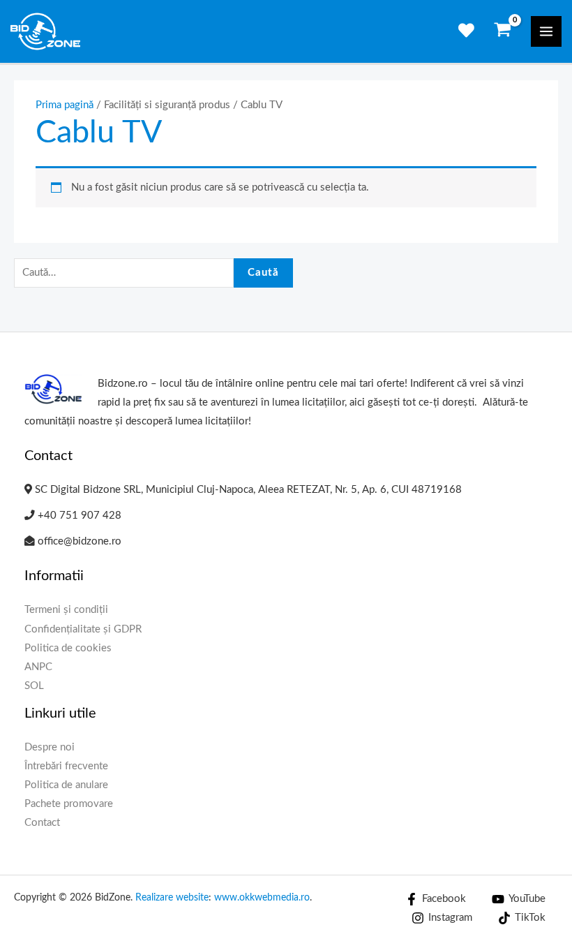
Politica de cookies (68, 648)
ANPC (38, 667)
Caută (263, 272)
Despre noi (49, 747)
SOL (34, 686)
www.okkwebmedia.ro (262, 898)
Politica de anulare (66, 785)
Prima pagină (64, 105)
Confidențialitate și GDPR (83, 629)
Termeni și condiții (66, 610)
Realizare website (172, 898)
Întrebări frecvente (66, 766)
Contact (42, 822)
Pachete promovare (68, 804)
